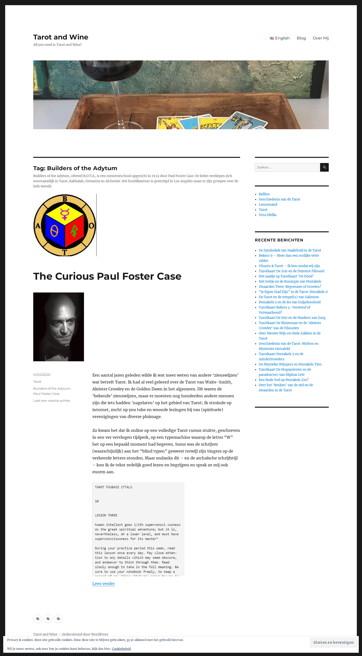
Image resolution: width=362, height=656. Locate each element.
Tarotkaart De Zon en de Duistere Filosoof (291, 271)
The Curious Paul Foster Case (107, 276)
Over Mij (321, 38)
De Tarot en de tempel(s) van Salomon (289, 297)
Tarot (37, 381)
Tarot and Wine (60, 37)
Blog (301, 38)
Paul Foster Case (46, 394)
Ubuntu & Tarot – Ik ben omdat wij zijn (289, 266)
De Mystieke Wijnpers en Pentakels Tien (290, 364)
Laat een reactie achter (51, 400)
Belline (264, 194)
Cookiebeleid (121, 649)
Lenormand (268, 204)
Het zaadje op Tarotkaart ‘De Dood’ (286, 276)
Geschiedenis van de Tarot (279, 199)
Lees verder (103, 583)
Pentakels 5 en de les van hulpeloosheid (290, 302)
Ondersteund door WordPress (85, 634)
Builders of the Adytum (51, 388)
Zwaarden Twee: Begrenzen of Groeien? (290, 287)
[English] (37, 619)
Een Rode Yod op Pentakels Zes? (284, 380)
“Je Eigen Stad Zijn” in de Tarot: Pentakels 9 (293, 292)
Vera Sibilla (267, 215)
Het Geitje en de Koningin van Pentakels (290, 281)
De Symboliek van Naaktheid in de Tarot (290, 250)
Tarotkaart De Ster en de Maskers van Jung (292, 318)
